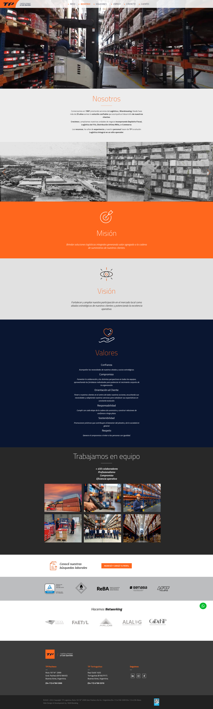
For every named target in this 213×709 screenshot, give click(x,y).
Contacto (130, 4)
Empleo (116, 4)
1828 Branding (72, 703)
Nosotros (85, 4)
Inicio (72, 4)
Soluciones (101, 4)
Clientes (145, 4)
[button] (4, 172)
